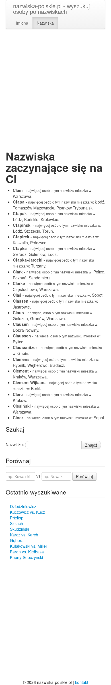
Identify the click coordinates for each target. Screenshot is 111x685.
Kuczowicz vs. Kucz (27, 512)
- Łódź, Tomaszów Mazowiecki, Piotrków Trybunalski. (59, 205)
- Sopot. (58, 295)
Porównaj (84, 476)
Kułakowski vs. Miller (28, 546)
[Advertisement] (55, 90)
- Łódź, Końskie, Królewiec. (54, 216)
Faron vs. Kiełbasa (27, 552)
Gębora (17, 540)
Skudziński (19, 529)
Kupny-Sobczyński (26, 557)
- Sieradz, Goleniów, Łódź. (54, 251)
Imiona (22, 23)
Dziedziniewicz (23, 506)
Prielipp (16, 518)
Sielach (16, 523)
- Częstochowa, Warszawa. (53, 286)
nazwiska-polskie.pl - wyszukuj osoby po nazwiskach (51, 9)
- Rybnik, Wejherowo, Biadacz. (56, 362)
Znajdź (91, 445)
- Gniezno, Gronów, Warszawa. (53, 315)
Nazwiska (45, 23)
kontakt (81, 682)
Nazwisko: (15, 444)
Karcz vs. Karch (24, 535)
